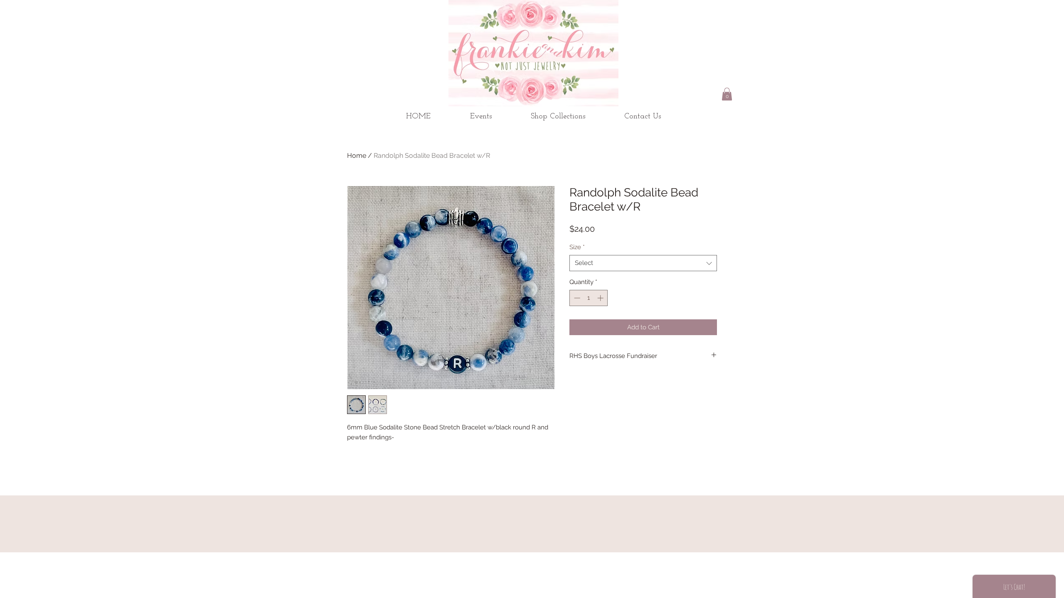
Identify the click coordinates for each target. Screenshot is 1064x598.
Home (356, 155)
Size (577, 247)
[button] (727, 94)
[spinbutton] (589, 298)
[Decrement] (576, 298)
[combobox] (643, 263)
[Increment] (601, 298)
